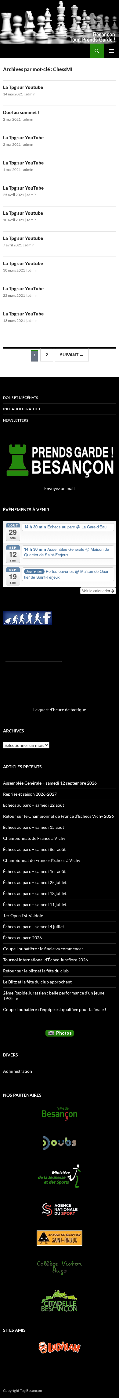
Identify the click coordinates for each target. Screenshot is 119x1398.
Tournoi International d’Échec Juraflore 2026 (45, 959)
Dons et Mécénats (20, 397)
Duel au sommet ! (21, 112)
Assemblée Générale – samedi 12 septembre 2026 (50, 783)
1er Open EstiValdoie (23, 915)
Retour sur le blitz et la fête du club (36, 970)
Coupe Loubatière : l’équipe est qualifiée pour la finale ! (54, 1009)
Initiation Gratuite (22, 409)
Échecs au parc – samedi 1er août (34, 871)
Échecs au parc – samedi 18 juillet (35, 893)
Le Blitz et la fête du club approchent (37, 981)
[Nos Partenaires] (59, 1114)
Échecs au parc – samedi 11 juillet (35, 904)
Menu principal (111, 51)
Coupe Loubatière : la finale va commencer (43, 948)
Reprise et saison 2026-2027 (30, 794)
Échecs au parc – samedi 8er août (34, 849)
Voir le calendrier (96, 590)
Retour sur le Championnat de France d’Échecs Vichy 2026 (58, 816)
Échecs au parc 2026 (22, 937)
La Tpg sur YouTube (23, 137)
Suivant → (72, 354)
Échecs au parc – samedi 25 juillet (35, 882)
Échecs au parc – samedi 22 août (33, 805)
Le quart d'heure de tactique (59, 709)
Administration (17, 1071)
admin (30, 94)
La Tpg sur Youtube (23, 87)
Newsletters (15, 420)
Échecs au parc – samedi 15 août (33, 827)
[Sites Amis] (59, 1347)
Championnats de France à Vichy (34, 838)
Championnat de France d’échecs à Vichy (41, 860)
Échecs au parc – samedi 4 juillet (33, 926)
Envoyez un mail (59, 488)
